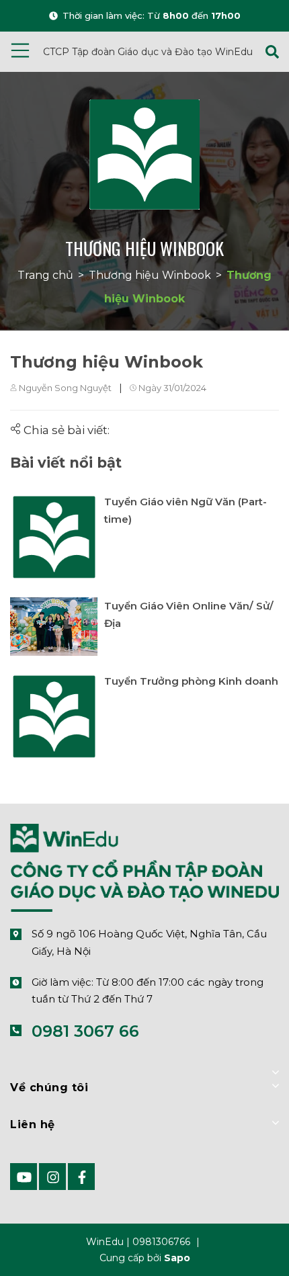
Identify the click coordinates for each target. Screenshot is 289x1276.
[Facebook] (81, 1176)
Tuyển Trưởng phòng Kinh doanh (191, 681)
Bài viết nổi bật (66, 462)
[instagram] (52, 1176)
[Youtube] (23, 1176)
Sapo (177, 1258)
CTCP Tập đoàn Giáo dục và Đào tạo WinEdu (148, 52)
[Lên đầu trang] (245, 1244)
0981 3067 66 (85, 1031)
